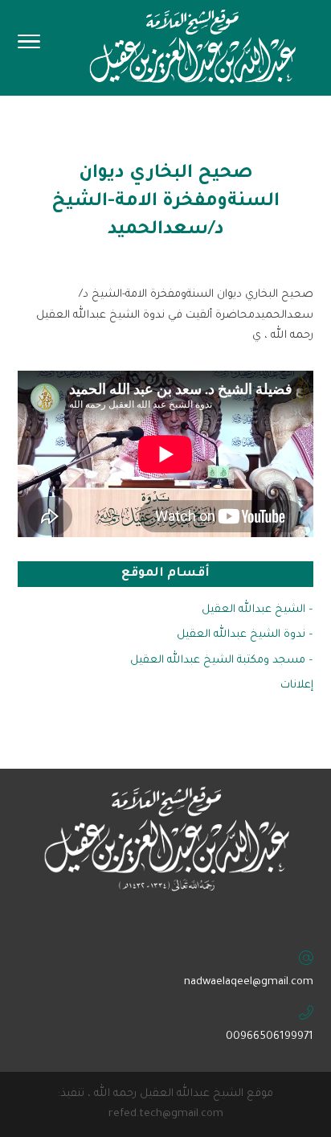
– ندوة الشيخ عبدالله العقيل (245, 635)
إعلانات (296, 685)
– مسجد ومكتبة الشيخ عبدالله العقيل (221, 661)
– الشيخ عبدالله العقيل (257, 610)
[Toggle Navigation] (29, 46)
